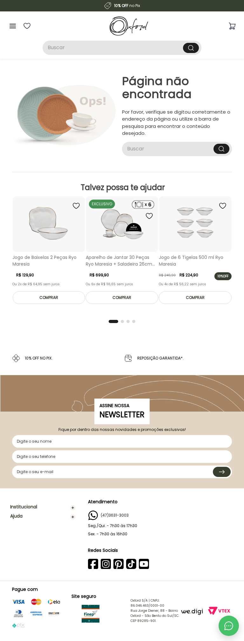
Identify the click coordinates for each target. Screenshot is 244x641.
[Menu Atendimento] (229, 626)
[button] (113, 321)
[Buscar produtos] (191, 48)
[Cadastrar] (222, 472)
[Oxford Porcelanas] (129, 26)
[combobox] (122, 48)
